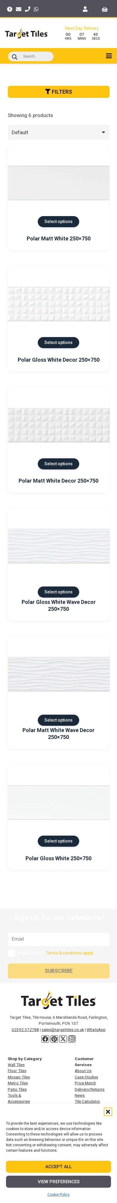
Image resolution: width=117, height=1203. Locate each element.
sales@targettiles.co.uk (63, 1029)
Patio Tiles (17, 1089)
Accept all (58, 1166)
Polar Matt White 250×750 (59, 238)
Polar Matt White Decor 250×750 (58, 481)
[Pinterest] (54, 1039)
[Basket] (105, 9)
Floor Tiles (17, 1070)
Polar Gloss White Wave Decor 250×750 (59, 605)
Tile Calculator (87, 1101)
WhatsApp (96, 1029)
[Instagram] (72, 1039)
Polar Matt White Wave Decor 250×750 (58, 733)
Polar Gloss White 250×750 (59, 858)
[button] (108, 1112)
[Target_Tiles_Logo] (26, 33)
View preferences (59, 1181)
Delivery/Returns (89, 1089)
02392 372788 (25, 1029)
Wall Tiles (16, 1064)
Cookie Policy (58, 1194)
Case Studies (86, 1077)
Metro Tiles (18, 1083)
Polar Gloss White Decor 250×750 (59, 360)
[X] (63, 1039)
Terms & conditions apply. (70, 953)
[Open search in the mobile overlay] (30, 56)
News (80, 1095)
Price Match (85, 1083)
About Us (83, 1070)
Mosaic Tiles (19, 1077)
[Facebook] (45, 1039)
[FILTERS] (59, 100)
